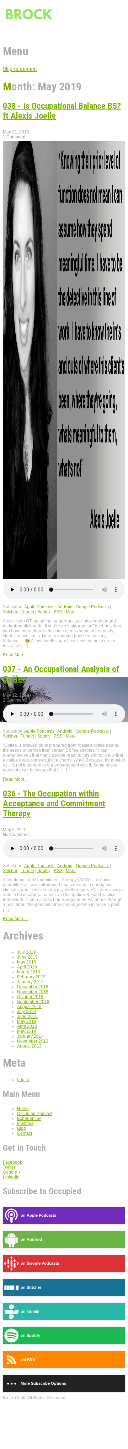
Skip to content (20, 69)
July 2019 (26, 952)
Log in (23, 1079)
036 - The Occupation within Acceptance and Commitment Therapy (54, 803)
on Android (31, 1239)
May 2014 (26, 1031)
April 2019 (27, 967)
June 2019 (27, 957)
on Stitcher (31, 1287)
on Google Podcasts (40, 1263)
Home (23, 1108)
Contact (24, 1133)
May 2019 (26, 962)
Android (65, 606)
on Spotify (30, 1335)
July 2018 (26, 1011)
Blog (21, 1128)
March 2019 (28, 972)
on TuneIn (30, 1311)
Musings (25, 1123)
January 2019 (30, 981)
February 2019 (31, 976)
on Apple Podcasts (38, 1215)
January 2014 (30, 1036)
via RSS (28, 1359)
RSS (58, 611)
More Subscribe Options (43, 1383)
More (71, 611)
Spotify (43, 611)
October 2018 (30, 996)
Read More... (15, 654)
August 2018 (29, 1006)
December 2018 (32, 986)
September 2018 (33, 1001)
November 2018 (32, 991)
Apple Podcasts (39, 606)
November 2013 (32, 1041)
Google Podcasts (92, 606)
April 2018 (27, 1026)
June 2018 (27, 1016)
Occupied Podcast (34, 1113)
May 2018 (26, 1021)
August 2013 (29, 1046)
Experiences (29, 1118)
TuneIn (27, 611)
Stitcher (10, 611)
